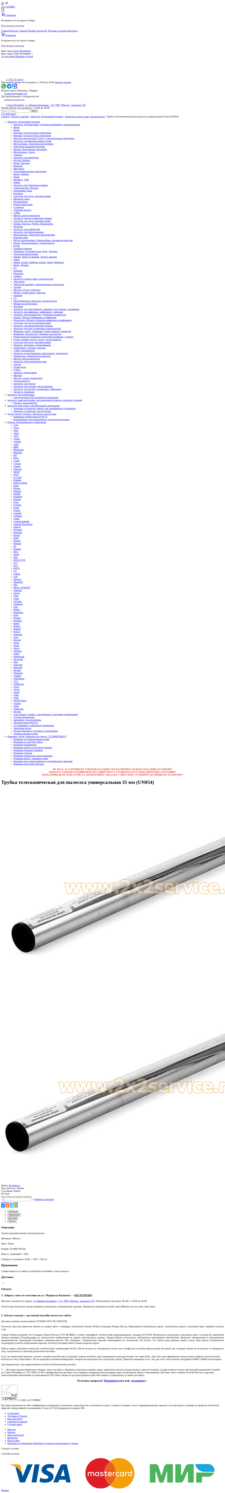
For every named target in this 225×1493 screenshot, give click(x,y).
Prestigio (17, 620)
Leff (15, 576)
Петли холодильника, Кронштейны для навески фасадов (43, 240)
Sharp (16, 645)
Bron (15, 458)
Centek (16, 466)
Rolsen (16, 626)
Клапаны (18, 193)
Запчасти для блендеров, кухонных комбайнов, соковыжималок (46, 124)
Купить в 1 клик (9, 1202)
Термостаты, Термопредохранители (32, 356)
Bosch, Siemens (21, 174)
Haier (16, 538)
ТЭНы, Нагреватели (24, 350)
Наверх (5, 1490)
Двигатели (19, 281)
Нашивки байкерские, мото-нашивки (32, 755)
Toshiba (17, 676)
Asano (16, 438)
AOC (16, 436)
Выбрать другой (24, 56)
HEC (16, 551)
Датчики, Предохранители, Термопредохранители (39, 314)
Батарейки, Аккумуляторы (27, 720)
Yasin (16, 706)
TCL (15, 681)
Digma (16, 488)
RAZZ (16, 631)
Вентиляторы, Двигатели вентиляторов (34, 235)
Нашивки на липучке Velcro (28, 742)
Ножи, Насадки (21, 163)
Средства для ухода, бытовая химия (32, 196)
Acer (15, 425)
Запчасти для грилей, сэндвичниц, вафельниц (37, 389)
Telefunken (18, 678)
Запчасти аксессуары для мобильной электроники (33, 405)
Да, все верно (8, 56)
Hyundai (17, 529)
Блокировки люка (22, 190)
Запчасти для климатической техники (33, 325)
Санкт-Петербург (22, 51)
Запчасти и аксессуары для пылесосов (85, 116)
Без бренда (14, 1185)
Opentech (18, 604)
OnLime (17, 601)
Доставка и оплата (57, 31)
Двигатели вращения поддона (29, 146)
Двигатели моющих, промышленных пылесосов (38, 284)
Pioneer (17, 618)
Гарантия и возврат (17, 1421)
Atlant (16, 259)
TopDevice (18, 684)
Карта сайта (13, 1440)
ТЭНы (16, 212)
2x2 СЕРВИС (8, 7)
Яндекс (17, 711)
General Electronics (22, 524)
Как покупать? (15, 1419)
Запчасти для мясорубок (26, 157)
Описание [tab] (13, 1211)
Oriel (15, 596)
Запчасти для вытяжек (25, 372)
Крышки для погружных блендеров (32, 135)
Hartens (17, 549)
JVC (15, 563)
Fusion (16, 510)
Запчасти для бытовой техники (46, 116)
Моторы (17, 375)
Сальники (18, 207)
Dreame (17, 491)
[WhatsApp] (16, 1206)
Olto (15, 607)
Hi (14, 546)
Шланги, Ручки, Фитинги (27, 290)
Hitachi (17, 527)
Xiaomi (17, 703)
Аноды (17, 364)
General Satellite (21, 521)
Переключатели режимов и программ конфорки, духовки (43, 337)
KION (16, 568)
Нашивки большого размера (28, 750)
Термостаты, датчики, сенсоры (29, 348)
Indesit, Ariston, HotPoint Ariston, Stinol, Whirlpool (38, 262)
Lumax (16, 574)
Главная (5, 31)
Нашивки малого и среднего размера (32, 747)
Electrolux (18, 273)
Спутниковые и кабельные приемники (33, 725)
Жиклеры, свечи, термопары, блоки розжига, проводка (42, 331)
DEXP (16, 472)
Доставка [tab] (13, 1218)
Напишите (111, 1380)
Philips (16, 609)
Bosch (16, 130)
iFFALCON (19, 560)
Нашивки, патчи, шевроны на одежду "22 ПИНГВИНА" (37, 736)
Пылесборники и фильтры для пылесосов (35, 301)
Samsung (17, 270)
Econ (16, 502)
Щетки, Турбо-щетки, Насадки (29, 292)
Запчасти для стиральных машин (30, 185)
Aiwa (16, 427)
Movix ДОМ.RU (21, 587)
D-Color (17, 477)
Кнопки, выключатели (25, 403)
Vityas (16, 689)
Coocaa (17, 463)
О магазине (13, 1413)
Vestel (16, 692)
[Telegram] (11, 1206)
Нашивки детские (22, 753)
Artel (15, 444)
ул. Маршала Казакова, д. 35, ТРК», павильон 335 (63, 1301)
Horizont (17, 532)
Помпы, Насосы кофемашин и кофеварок (34, 317)
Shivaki (17, 640)
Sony (16, 637)
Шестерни (18, 168)
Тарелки (17, 155)
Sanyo (16, 648)
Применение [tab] (14, 1215)
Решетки (17, 166)
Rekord (17, 629)
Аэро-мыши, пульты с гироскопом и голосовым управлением (45, 714)
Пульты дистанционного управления (26, 422)
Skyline (17, 670)
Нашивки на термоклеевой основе (31, 739)
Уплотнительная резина (25, 254)
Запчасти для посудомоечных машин (32, 218)
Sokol (16, 653)
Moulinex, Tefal (21, 179)
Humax (17, 540)
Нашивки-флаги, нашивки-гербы (30, 758)
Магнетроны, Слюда (24, 152)
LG (15, 268)
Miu (15, 585)
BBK (16, 447)
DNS (16, 474)
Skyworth (18, 659)
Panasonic (18, 612)
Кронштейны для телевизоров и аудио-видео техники (41, 419)
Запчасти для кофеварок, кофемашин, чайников (38, 312)
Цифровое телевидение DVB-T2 (30, 416)
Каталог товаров (18, 31)
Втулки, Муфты (21, 160)
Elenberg (17, 496)
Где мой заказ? (8, 114)
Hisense (17, 543)
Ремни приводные (23, 204)
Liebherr (17, 276)
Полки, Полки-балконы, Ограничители (34, 243)
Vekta (16, 695)
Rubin (16, 623)
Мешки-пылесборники (25, 303)
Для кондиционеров (23, 717)
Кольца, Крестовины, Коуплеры (30, 149)
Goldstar (17, 516)
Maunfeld (18, 582)
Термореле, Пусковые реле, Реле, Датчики (35, 251)
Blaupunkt (18, 450)
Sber (15, 662)
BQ (15, 455)
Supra (16, 642)
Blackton (17, 452)
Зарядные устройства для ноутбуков (32, 411)
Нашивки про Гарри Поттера (28, 764)
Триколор (18, 709)
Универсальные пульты (25, 733)
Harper (16, 535)
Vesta (16, 698)
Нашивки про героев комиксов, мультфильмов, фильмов (43, 761)
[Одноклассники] (7, 1206)
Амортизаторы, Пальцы (25, 188)
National (17, 590)
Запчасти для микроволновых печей (32, 141)
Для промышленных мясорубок (30, 171)
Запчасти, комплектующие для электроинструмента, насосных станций (44, 400)
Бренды (11, 1432)
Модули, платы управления (27, 378)
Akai (15, 430)
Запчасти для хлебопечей (26, 229)
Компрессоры (20, 237)
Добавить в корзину (44, 1199)
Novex (16, 593)
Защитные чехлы (22, 728)
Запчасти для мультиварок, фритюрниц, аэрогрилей (40, 353)
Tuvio (16, 687)
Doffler (17, 494)
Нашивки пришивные (25, 744)
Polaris (16, 182)
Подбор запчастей (37, 31)
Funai (16, 507)
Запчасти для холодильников (28, 232)
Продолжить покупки (12, 25)
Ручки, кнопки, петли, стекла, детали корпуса (37, 339)
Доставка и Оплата (17, 1416)
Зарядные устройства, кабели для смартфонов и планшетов (44, 408)
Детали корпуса (21, 381)
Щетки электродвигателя (26, 215)
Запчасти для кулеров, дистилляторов (33, 386)
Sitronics (17, 651)
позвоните (138, 1380)
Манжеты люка (21, 199)
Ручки (16, 246)
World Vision (19, 700)
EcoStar (17, 505)
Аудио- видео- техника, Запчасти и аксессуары (31, 414)
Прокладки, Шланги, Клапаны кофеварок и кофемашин (42, 320)
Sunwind (17, 665)
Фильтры (18, 226)
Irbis (15, 557)
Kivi (15, 565)
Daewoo (17, 469)
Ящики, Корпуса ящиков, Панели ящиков (35, 257)
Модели (11, 1429)
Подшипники (20, 201)
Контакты (72, 31)
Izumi (16, 554)
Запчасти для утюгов (24, 383)
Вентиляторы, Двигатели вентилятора (33, 144)
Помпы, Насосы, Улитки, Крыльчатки (33, 223)
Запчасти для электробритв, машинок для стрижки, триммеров (46, 309)
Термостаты (19, 367)
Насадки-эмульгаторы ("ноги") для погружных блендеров (43, 138)
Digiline (17, 480)
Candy (16, 461)
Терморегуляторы (22, 248)
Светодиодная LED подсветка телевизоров (35, 397)
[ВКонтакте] (3, 1206)
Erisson (17, 499)
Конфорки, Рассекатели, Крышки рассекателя (37, 334)
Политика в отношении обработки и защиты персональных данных (42, 1443)
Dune (16, 485)
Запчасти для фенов (23, 392)
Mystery (17, 579)
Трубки (17, 287)
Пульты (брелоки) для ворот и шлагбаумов (35, 731)
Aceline (17, 441)
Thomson (18, 673)
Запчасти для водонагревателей (30, 361)
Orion (16, 598)
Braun (16, 127)
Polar (16, 615)
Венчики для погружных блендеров (32, 133)
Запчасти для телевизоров (20, 394)
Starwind (17, 667)
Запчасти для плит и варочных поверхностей (37, 328)
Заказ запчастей (15, 1435)
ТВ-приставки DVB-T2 (25, 722)
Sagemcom (18, 656)
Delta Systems (20, 483)
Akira (16, 433)
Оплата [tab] (12, 1221)
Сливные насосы (22, 210)
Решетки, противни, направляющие (32, 345)
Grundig (17, 513)
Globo (16, 518)
